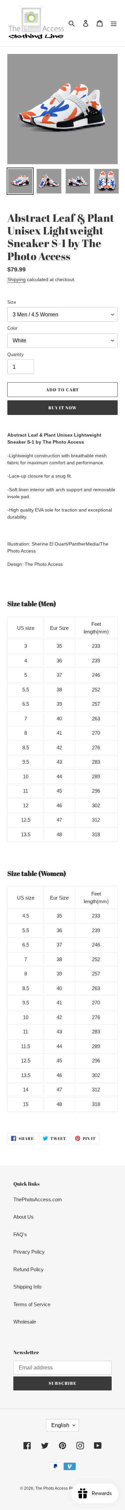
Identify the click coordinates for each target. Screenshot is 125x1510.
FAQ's (20, 1234)
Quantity (15, 354)
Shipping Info (27, 1287)
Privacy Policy (29, 1252)
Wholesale (24, 1321)
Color (12, 328)
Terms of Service (31, 1304)
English (60, 1425)
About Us (23, 1217)
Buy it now (62, 408)
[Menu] (114, 23)
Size (11, 302)
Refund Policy (28, 1269)
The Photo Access (51, 1488)
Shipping (16, 279)
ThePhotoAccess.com (37, 1199)
